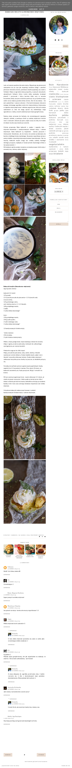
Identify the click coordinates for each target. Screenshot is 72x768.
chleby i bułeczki (58, 91)
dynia (66, 108)
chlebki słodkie (63, 89)
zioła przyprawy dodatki (35, 535)
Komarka (15, 634)
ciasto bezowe (64, 94)
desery (60, 108)
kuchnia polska (58, 115)
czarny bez (64, 106)
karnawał (52, 113)
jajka (66, 110)
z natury (64, 147)
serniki (61, 137)
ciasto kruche (62, 104)
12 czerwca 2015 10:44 (14, 581)
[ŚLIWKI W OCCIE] (54, 172)
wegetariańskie (56, 144)
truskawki (52, 142)
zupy (66, 151)
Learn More (33, 9)
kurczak (60, 120)
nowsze (8, 754)
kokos (66, 113)
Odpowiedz (7, 574)
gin (9, 650)
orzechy (59, 129)
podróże (52, 133)
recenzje (65, 135)
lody (60, 122)
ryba (50, 137)
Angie (9, 619)
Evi (9, 580)
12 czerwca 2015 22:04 (14, 621)
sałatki (55, 137)
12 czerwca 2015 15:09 (14, 607)
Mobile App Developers (14, 717)
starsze (41, 754)
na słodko (22, 535)
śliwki (51, 154)
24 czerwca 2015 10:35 (14, 689)
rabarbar (60, 135)
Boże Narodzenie (58, 84)
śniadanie (58, 153)
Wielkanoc (64, 87)
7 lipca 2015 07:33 (9, 718)
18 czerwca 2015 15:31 (18, 670)
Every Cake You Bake (12, 765)
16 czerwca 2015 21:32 (14, 652)
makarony (52, 124)
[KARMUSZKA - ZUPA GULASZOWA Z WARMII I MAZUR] (63, 182)
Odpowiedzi (13, 630)
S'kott (51, 87)
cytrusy (57, 106)
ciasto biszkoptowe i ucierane (58, 97)
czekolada (52, 108)
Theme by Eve (66, 765)
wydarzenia (53, 147)
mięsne (65, 124)
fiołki (51, 110)
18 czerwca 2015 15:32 (18, 635)
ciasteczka (54, 94)
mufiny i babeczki (11, 535)
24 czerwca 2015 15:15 (18, 703)
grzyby (56, 110)
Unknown (10, 567)
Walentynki (56, 87)
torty (66, 139)
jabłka (62, 110)
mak (67, 122)
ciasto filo (61, 101)
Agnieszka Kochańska (14, 687)
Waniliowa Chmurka (14, 606)
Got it (41, 9)
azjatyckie (52, 89)
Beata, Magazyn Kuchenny (16, 593)
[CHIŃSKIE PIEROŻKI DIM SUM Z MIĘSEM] (63, 172)
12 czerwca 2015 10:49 (10, 594)
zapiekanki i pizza (56, 149)
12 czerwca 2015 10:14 (14, 568)
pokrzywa (65, 133)
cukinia (51, 106)
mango (60, 124)
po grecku (65, 131)
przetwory (53, 135)
